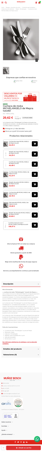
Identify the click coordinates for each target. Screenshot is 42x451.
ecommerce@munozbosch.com (11, 393)
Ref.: (4, 113)
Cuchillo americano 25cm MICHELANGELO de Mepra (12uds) (18, 223)
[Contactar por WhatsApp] (37, 439)
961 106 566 (6, 388)
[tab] (21, 284)
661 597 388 (6, 391)
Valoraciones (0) (10, 355)
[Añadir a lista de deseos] (3, 448)
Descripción (8, 284)
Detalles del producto (12, 349)
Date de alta (5, 383)
